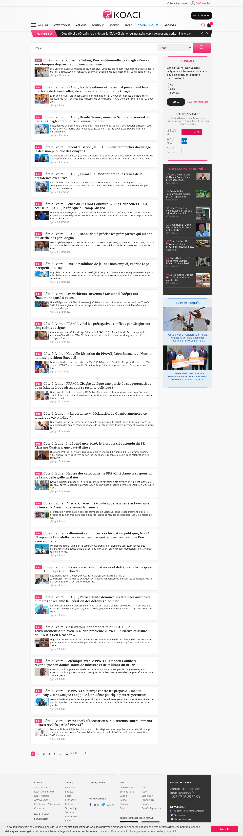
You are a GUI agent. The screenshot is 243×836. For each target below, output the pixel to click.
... (60, 753)
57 (66, 753)
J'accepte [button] (224, 829)
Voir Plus (75, 753)
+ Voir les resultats (197, 101)
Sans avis (175, 92)
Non (172, 88)
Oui (172, 84)
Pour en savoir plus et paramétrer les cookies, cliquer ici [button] (143, 831)
